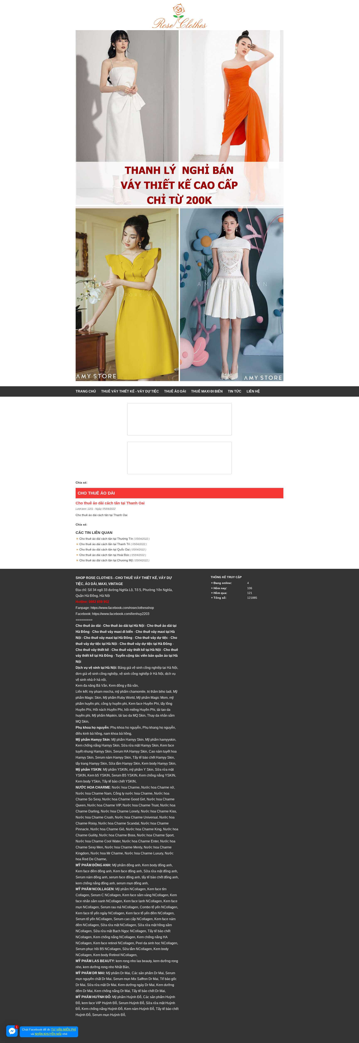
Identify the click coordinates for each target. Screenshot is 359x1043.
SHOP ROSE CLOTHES (94, 578)
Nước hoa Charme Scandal (118, 823)
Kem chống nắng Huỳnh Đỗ (102, 1009)
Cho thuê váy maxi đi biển (112, 631)
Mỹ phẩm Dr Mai (118, 973)
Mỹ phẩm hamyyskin (160, 739)
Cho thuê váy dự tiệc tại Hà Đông (146, 644)
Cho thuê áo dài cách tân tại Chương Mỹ (114, 560)
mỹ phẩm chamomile (130, 691)
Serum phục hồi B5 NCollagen (98, 949)
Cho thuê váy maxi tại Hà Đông (108, 637)
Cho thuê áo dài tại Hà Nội (123, 625)
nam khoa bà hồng (117, 733)
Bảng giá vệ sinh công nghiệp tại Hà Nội (147, 667)
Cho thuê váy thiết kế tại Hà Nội (136, 650)
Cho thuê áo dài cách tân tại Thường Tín (114, 538)
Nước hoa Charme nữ (157, 787)
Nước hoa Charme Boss (117, 835)
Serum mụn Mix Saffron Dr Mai (135, 979)
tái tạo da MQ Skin (131, 715)
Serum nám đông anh (91, 877)
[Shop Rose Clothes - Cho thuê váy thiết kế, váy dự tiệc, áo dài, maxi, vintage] (179, 27)
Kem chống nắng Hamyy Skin (97, 745)
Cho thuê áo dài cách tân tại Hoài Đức (112, 555)
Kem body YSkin (88, 781)
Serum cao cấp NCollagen (133, 919)
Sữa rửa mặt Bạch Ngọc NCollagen (119, 931)
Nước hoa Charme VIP (104, 805)
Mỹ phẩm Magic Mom (152, 697)
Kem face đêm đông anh (94, 871)
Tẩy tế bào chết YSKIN (119, 781)
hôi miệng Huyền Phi (139, 709)
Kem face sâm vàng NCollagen (145, 895)
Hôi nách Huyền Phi (108, 709)
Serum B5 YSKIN (124, 775)
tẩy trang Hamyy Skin (91, 763)
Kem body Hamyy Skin (158, 763)
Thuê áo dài (175, 391)
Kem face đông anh (127, 871)
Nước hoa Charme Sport (155, 835)
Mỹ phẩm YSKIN (115, 769)
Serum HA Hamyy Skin (130, 751)
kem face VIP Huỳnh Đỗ (99, 1003)
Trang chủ (86, 391)
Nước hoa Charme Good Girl (123, 799)
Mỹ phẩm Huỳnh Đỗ (126, 997)
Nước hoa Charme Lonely (120, 811)
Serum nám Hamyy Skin (113, 757)
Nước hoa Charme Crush (94, 817)
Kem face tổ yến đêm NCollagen (150, 913)
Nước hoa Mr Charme (107, 853)
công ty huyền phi (114, 703)
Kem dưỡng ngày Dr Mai (136, 985)
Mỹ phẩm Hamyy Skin (127, 739)
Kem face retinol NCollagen (113, 943)
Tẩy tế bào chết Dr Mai (148, 991)
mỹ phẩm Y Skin (141, 769)
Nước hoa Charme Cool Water (98, 841)
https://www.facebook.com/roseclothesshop (122, 608)
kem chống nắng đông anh (95, 883)
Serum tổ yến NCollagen (94, 919)
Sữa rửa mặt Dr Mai (101, 985)
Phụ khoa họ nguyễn (125, 727)
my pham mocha (101, 691)
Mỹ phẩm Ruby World (119, 697)
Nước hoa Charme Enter (140, 841)
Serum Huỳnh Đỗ (131, 1003)
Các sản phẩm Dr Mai (148, 973)
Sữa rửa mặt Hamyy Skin (140, 745)
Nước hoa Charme (126, 787)
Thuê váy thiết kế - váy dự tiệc (130, 391)
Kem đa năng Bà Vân (91, 685)
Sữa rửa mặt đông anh (160, 871)
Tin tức (234, 391)
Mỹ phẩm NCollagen (130, 889)
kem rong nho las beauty (134, 961)
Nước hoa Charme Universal (136, 817)
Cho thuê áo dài (96, 493)
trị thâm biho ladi (159, 691)
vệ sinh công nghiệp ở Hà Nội (141, 673)
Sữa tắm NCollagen (137, 949)
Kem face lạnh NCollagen (143, 901)
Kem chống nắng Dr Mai (112, 991)
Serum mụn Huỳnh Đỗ (108, 1015)
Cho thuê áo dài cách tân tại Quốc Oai (112, 549)
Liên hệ (253, 391)
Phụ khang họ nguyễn (159, 727)
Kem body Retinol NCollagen (114, 955)
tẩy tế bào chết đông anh (160, 877)
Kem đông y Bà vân (123, 685)
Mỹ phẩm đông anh (126, 865)
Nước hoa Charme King (143, 829)
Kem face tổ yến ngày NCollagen (100, 913)
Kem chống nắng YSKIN (157, 775)
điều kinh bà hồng (89, 733)
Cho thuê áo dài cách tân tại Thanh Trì (113, 544)
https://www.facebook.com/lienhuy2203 (120, 614)
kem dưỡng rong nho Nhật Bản (106, 967)
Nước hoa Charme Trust (141, 805)
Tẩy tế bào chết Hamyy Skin (153, 757)
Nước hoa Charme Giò (107, 829)
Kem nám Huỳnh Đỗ (139, 1009)
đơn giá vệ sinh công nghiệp (97, 673)
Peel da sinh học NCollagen (156, 943)
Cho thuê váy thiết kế (92, 650)
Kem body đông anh (157, 865)
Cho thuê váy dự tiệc (151, 637)
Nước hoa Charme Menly (123, 847)
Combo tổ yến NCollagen (158, 907)
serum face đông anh (124, 877)
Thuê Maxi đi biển (207, 391)
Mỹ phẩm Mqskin (104, 715)
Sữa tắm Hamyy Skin (124, 763)
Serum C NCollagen (106, 895)
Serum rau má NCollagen (119, 907)
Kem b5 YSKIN (98, 775)
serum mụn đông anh (132, 883)
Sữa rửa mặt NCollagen (118, 925)
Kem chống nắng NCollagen (114, 937)
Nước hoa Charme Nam (93, 793)
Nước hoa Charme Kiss (158, 811)
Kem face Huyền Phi (144, 703)
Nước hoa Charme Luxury (144, 853)
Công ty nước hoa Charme (132, 793)
